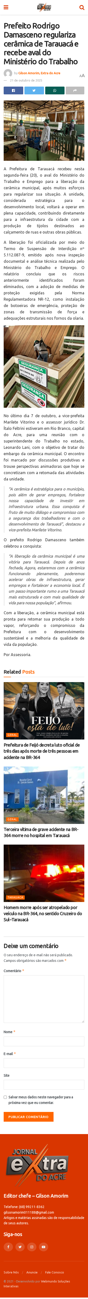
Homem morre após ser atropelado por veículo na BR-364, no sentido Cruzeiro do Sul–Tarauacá (43, 913)
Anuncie (32, 1272)
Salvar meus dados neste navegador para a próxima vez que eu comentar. (41, 1099)
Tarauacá (15, 897)
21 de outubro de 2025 (26, 80)
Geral (12, 734)
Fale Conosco (54, 1272)
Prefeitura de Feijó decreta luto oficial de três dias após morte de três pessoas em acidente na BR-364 (42, 750)
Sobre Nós (11, 1272)
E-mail (10, 1053)
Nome (10, 1031)
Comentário (14, 970)
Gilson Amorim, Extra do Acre (39, 73)
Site (7, 1075)
